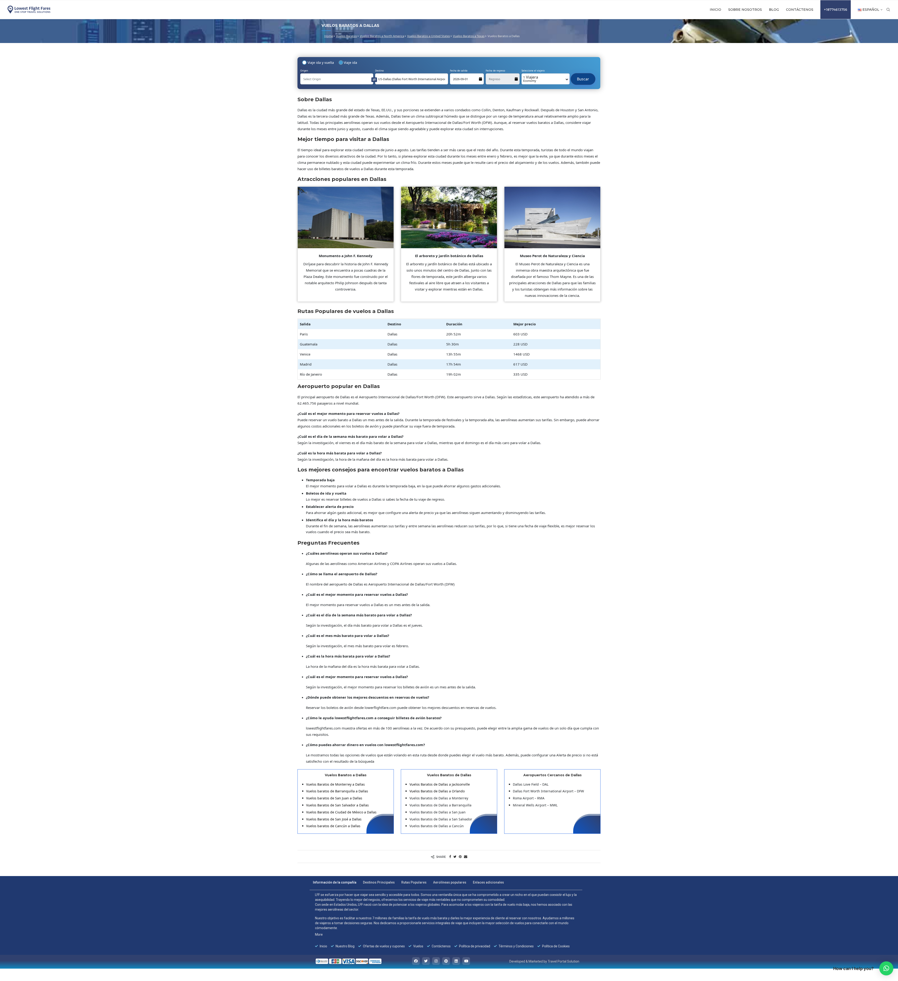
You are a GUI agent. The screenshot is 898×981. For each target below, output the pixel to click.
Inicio (715, 9)
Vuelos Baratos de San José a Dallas (334, 819)
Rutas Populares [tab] (414, 882)
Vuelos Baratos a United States (428, 36)
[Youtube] (466, 961)
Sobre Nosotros (745, 9)
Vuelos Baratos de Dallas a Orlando (437, 791)
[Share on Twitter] (454, 856)
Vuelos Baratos (346, 36)
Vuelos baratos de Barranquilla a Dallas (337, 791)
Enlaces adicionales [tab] (488, 882)
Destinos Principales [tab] (379, 882)
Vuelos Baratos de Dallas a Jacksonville (439, 784)
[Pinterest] (446, 961)
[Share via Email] (465, 856)
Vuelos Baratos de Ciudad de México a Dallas (341, 812)
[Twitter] (426, 961)
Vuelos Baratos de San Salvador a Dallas (337, 805)
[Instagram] (436, 961)
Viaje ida (350, 62)
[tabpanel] (446, 920)
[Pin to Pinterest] (460, 856)
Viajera (530, 79)
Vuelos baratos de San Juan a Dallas (334, 798)
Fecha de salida (458, 70)
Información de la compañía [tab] (334, 882)
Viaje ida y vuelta (321, 62)
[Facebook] (416, 961)
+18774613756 (835, 9)
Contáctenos (799, 9)
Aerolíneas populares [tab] (449, 882)
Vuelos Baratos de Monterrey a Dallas (335, 784)
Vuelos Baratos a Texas (469, 36)
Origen (304, 70)
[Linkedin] (456, 961)
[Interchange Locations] (374, 79)
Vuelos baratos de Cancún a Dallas (333, 826)
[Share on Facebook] (450, 856)
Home (328, 36)
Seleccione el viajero (533, 70)
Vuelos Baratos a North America (382, 36)
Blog (774, 9)
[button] (886, 968)
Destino (379, 70)
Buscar (583, 76)
